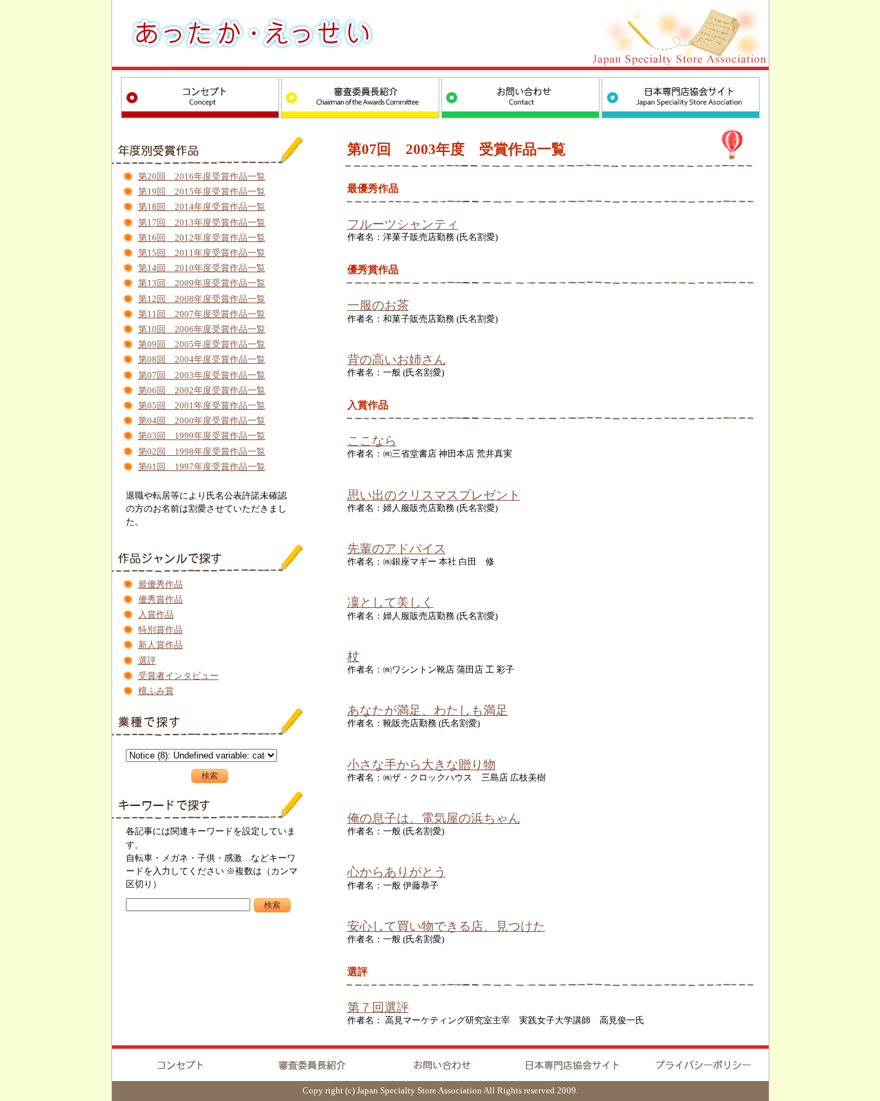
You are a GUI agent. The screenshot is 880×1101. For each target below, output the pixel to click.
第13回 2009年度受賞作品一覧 (201, 283)
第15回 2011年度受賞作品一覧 (201, 253)
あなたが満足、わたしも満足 (427, 710)
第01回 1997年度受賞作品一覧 (201, 467)
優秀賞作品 (160, 599)
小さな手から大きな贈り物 (421, 765)
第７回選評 (378, 1007)
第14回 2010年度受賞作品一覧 (201, 268)
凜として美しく (390, 602)
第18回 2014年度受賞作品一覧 (201, 207)
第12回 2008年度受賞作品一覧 (201, 299)
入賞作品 (156, 615)
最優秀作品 (160, 584)
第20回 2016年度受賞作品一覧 (201, 177)
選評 (147, 661)
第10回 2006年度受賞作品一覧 (201, 329)
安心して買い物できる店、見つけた (446, 926)
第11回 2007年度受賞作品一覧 (201, 314)
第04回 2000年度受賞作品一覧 (201, 421)
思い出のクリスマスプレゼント (433, 495)
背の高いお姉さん (396, 360)
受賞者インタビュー (178, 676)
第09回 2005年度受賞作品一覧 (201, 344)
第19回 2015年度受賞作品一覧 (201, 192)
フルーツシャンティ (403, 224)
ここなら (372, 441)
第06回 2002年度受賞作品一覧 (201, 390)
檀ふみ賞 (156, 691)
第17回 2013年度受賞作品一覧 (201, 223)
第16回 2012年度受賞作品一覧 (201, 238)
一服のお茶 (378, 305)
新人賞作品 (160, 645)
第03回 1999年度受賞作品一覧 (201, 436)
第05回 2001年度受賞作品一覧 (201, 406)
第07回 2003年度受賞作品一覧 (201, 375)
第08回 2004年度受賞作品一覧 (201, 359)
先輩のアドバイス (396, 549)
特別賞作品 (160, 630)
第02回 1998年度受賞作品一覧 (201, 452)
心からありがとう (396, 872)
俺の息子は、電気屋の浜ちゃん (433, 818)
